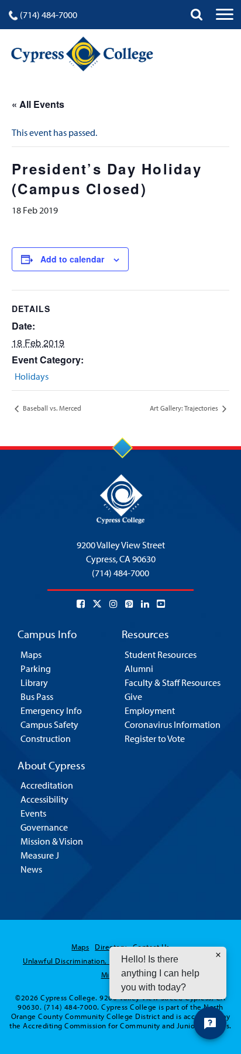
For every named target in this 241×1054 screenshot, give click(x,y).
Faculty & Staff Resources (173, 682)
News (31, 869)
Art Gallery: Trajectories (185, 408)
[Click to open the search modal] (196, 14)
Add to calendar (72, 259)
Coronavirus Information (173, 724)
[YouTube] (161, 604)
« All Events (38, 104)
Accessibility (44, 799)
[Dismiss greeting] (218, 955)
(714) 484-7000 (48, 14)
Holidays (32, 376)
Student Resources (161, 654)
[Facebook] (81, 604)
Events (33, 813)
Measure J (39, 855)
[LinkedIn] (145, 604)
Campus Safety (49, 724)
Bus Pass (36, 696)
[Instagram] (113, 604)
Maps (31, 654)
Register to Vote (155, 738)
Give (133, 696)
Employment (150, 710)
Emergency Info (51, 710)
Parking (35, 668)
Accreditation (46, 785)
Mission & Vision (51, 841)
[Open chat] (210, 1023)
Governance (44, 827)
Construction (45, 738)
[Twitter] (97, 604)
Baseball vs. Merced (51, 408)
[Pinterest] (129, 604)
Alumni (139, 668)
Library (34, 682)
